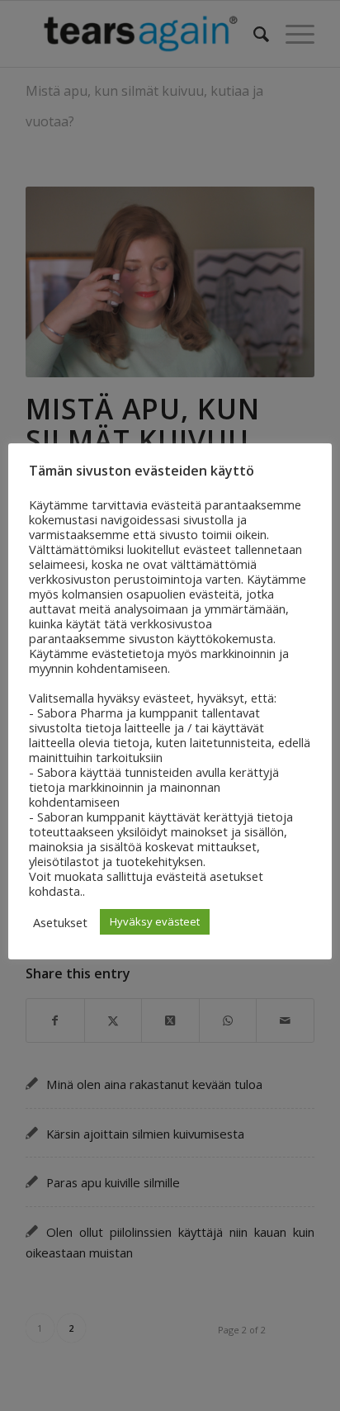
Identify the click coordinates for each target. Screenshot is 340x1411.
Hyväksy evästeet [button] (155, 921)
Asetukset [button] (60, 922)
